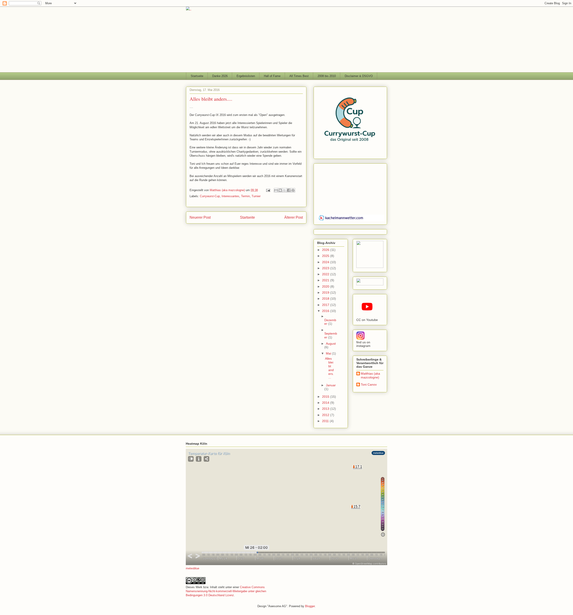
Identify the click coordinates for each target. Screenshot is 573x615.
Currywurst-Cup (210, 196)
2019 (326, 292)
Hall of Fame (272, 76)
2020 (326, 286)
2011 (326, 421)
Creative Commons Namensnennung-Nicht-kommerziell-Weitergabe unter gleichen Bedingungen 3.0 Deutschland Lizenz (226, 591)
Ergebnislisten (246, 76)
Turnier (256, 196)
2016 (326, 311)
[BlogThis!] (280, 190)
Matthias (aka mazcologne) (370, 375)
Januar (331, 385)
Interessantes (230, 196)
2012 (326, 415)
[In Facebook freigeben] (288, 190)
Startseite (197, 76)
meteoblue (192, 568)
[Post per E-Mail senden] (268, 190)
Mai (329, 353)
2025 (326, 256)
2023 (326, 268)
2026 (326, 250)
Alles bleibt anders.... (329, 368)
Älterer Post (293, 217)
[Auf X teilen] (284, 190)
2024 (326, 262)
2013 (326, 408)
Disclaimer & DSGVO (359, 76)
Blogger (310, 606)
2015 (326, 396)
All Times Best (299, 76)
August (331, 343)
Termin (245, 196)
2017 (326, 305)
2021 (326, 280)
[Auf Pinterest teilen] (293, 190)
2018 (326, 298)
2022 (326, 274)
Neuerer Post (200, 217)
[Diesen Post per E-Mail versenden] (276, 190)
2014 (326, 402)
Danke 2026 (220, 76)
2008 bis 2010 (327, 76)
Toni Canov (369, 384)
